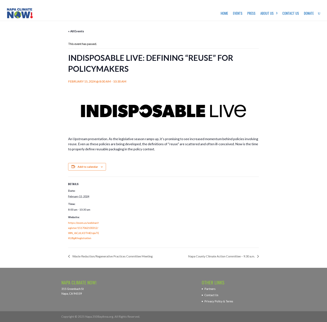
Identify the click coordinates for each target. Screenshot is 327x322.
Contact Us (290, 14)
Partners (210, 288)
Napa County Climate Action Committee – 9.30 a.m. (221, 256)
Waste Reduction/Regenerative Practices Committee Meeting (112, 256)
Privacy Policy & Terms (218, 301)
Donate (309, 14)
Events (237, 14)
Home (224, 14)
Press (251, 14)
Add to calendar (88, 166)
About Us (267, 14)
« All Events (76, 31)
